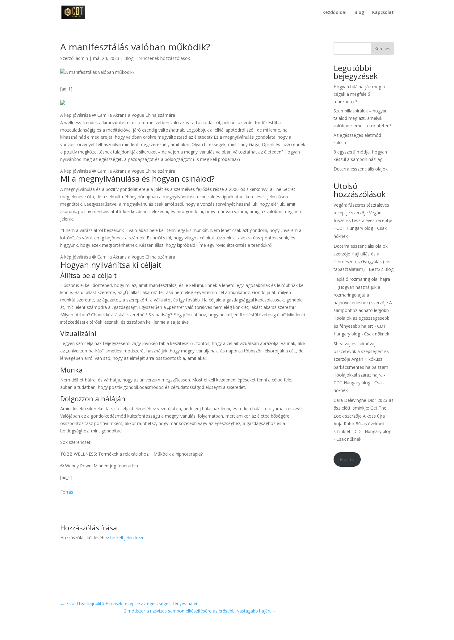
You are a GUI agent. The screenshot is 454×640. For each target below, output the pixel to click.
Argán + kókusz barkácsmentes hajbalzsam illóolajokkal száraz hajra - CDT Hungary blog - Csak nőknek (361, 374)
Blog (359, 12)
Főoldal (347, 459)
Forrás (66, 492)
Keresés (382, 49)
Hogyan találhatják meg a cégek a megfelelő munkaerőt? (359, 94)
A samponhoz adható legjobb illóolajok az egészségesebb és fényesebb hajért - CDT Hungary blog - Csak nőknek (363, 318)
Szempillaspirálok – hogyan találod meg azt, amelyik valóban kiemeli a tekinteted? (362, 118)
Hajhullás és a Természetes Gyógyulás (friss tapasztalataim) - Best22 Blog (363, 261)
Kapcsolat (383, 12)
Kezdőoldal (334, 12)
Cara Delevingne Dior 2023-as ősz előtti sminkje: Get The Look (363, 408)
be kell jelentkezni (127, 538)
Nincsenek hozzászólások (164, 58)
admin (82, 58)
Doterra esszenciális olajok (361, 169)
